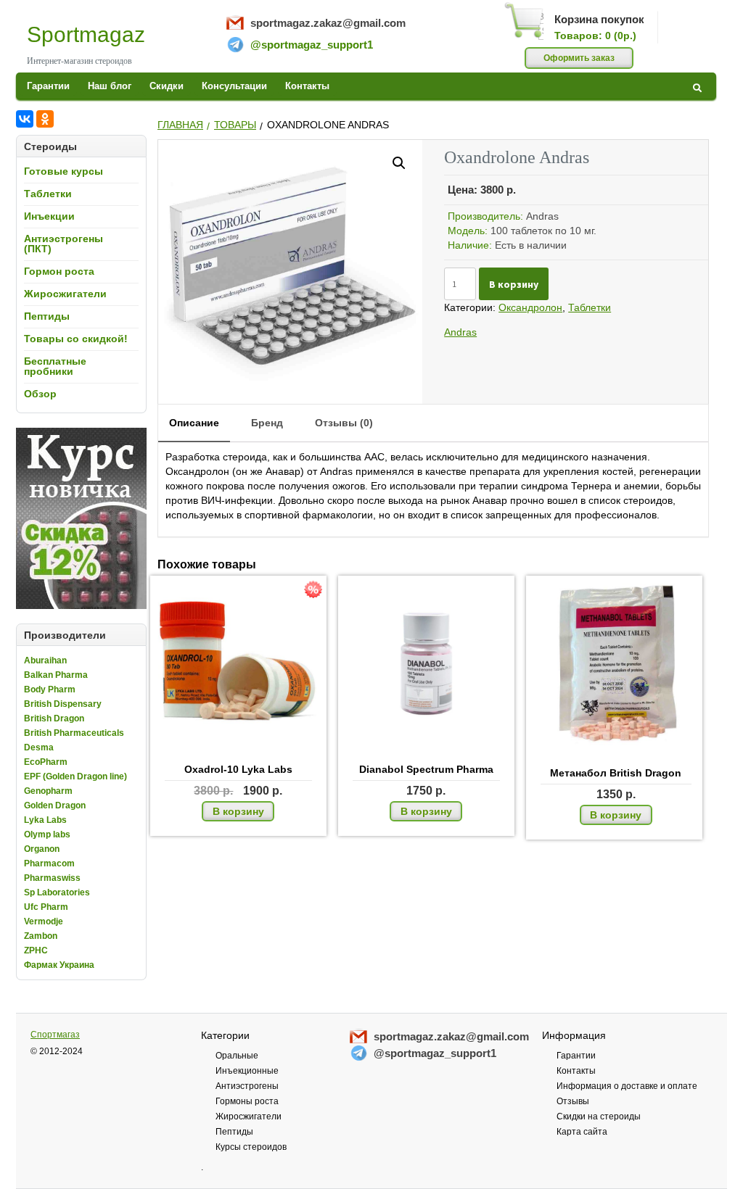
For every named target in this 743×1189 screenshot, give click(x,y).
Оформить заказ (579, 58)
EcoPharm (45, 762)
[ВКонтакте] (24, 119)
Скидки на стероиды (599, 1116)
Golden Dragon (55, 805)
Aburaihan (45, 660)
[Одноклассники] (45, 119)
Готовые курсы (63, 171)
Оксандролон (530, 307)
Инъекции (49, 216)
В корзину (513, 284)
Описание (194, 422)
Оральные (236, 1056)
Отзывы (573, 1101)
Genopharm (48, 791)
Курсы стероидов (251, 1147)
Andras (460, 332)
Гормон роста (59, 271)
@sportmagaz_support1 (311, 44)
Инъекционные (247, 1071)
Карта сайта (582, 1132)
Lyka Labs (45, 820)
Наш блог (109, 85)
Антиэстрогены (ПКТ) (63, 243)
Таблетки (48, 193)
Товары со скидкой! (76, 338)
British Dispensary (63, 704)
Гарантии (48, 85)
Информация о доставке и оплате (627, 1086)
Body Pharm (49, 689)
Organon (41, 849)
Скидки (166, 85)
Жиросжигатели (65, 293)
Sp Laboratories (57, 892)
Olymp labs (47, 834)
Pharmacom (49, 863)
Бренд (267, 422)
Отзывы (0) (344, 422)
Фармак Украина (59, 965)
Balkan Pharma (56, 675)
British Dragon (54, 718)
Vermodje (43, 921)
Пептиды (47, 316)
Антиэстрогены (247, 1086)
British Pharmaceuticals (74, 733)
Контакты (307, 85)
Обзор (40, 393)
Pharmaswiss (52, 878)
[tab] (194, 423)
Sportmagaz (86, 34)
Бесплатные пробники (55, 366)
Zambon (40, 936)
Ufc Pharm (46, 907)
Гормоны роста (247, 1101)
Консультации (234, 85)
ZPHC (36, 950)
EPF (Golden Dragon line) (75, 776)
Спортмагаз (55, 1035)
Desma (39, 747)
